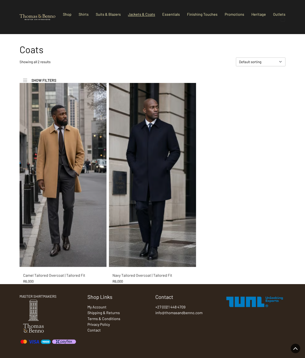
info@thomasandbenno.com (179, 312)
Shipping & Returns (103, 312)
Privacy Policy (98, 324)
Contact (94, 330)
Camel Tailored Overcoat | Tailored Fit (54, 275)
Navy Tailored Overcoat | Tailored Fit (142, 275)
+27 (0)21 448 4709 (170, 307)
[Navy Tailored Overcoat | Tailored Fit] (152, 175)
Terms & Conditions (103, 318)
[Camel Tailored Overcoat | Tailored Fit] (63, 175)
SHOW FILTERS (43, 80)
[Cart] (282, 19)
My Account (97, 307)
